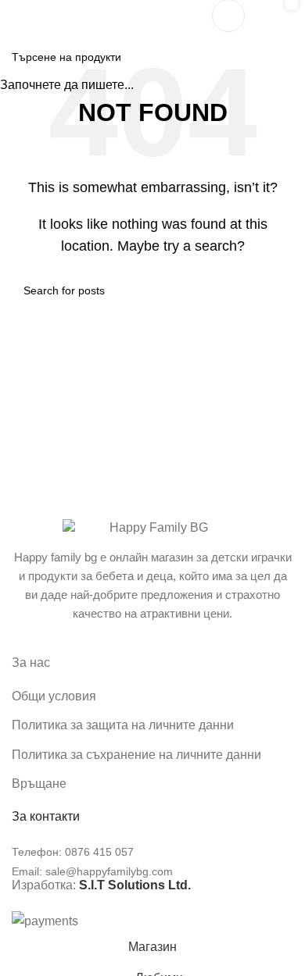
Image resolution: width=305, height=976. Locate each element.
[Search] (228, 15)
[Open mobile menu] (18, 15)
